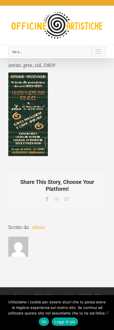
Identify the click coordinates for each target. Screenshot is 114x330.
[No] (107, 312)
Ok (44, 321)
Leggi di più (65, 321)
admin (38, 227)
